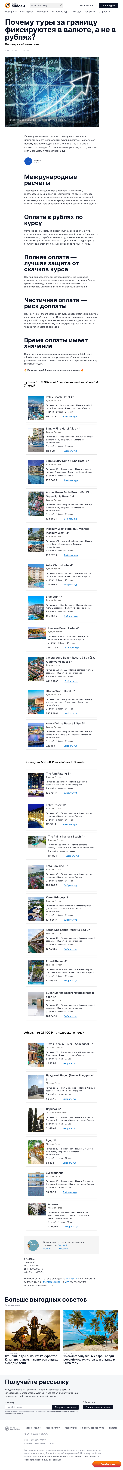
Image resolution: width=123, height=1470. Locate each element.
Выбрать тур (70, 416)
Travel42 (62, 1245)
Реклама (112, 1427)
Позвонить (49, 1248)
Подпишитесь (86, 5)
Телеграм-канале (50, 1282)
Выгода (77, 11)
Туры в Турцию (32, 1427)
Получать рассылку (65, 1407)
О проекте (104, 11)
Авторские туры (60, 11)
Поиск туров (108, 5)
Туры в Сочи (70, 1427)
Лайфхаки (89, 11)
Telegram (63, 1248)
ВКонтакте (71, 1278)
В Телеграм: (89, 1402)
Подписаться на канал (98, 1407)
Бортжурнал (27, 11)
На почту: (10, 1402)
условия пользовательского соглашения (59, 1456)
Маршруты (11, 11)
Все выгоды (11, 1305)
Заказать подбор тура (92, 1427)
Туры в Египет (52, 1427)
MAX (67, 1282)
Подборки (42, 11)
